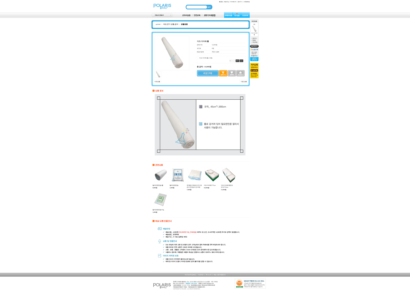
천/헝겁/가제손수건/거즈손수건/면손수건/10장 (194, 186)
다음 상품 (244, 81)
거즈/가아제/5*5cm (210, 185)
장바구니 (240, 1)
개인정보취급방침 (190, 274)
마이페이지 (233, 1)
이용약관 (201, 274)
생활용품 (184, 24)
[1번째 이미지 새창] (158, 72)
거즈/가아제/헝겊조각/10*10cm (227, 186)
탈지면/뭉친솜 (174, 185)
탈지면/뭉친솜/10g (158, 210)
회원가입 (226, 1)
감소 (241, 61)
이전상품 (157, 81)
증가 (237, 61)
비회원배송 (247, 1)
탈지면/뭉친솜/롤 (158, 185)
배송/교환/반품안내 (220, 274)
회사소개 (208, 274)
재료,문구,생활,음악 (170, 24)
